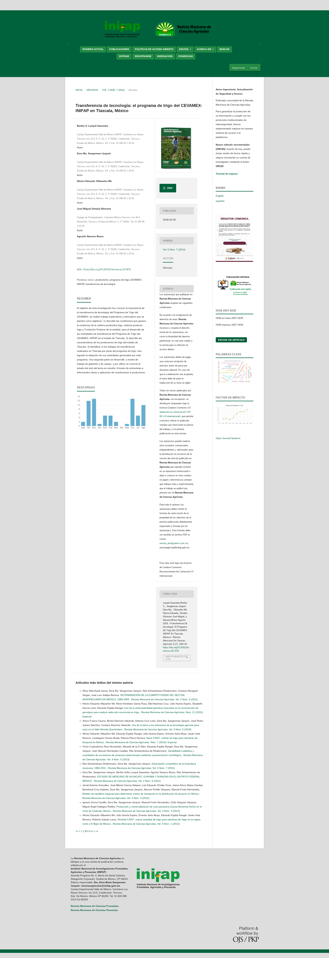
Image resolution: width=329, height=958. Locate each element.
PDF (170, 188)
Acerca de (204, 49)
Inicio (79, 90)
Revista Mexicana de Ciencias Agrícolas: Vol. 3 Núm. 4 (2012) (115, 798)
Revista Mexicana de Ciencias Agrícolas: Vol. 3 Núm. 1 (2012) (146, 823)
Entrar (124, 56)
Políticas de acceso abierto (154, 49)
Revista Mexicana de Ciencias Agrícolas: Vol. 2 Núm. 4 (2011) (164, 699)
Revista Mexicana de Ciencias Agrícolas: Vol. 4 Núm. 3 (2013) (146, 811)
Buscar (224, 49)
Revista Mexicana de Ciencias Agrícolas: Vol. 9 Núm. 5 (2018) (157, 729)
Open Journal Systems (228, 438)
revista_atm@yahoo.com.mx (174, 543)
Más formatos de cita (176, 657)
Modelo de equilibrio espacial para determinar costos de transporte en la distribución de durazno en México (141, 793)
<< (77, 831)
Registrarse (143, 56)
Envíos (184, 49)
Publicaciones (119, 49)
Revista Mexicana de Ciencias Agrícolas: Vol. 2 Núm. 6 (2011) (127, 781)
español (220, 201)
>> (96, 831)
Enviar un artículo (231, 339)
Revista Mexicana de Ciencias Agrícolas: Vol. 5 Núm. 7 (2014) (141, 768)
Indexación (165, 56)
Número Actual (92, 49)
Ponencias (185, 56)
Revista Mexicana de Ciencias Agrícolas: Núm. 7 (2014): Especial (141, 742)
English (220, 195)
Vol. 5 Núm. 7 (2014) (113, 90)
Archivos (92, 90)
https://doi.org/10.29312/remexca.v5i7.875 (107, 269)
